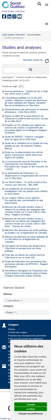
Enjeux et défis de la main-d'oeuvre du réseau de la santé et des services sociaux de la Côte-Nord (26, 118)
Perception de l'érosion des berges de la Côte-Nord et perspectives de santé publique (25, 248)
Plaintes (11, 329)
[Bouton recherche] (30, 70)
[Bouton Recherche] (39, 2)
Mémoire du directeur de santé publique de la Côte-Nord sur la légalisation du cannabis (26, 239)
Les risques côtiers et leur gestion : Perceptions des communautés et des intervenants (24, 200)
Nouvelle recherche (33, 60)
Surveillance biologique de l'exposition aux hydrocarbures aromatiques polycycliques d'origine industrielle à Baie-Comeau (26, 273)
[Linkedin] (9, 17)
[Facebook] (4, 17)
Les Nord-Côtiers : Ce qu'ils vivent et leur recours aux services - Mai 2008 (26, 183)
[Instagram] (14, 17)
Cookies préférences (9, 418)
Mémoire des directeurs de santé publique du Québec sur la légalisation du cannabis (26, 231)
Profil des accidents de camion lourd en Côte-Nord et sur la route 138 (25, 256)
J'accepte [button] (30, 404)
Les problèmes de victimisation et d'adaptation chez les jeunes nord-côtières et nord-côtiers (26, 191)
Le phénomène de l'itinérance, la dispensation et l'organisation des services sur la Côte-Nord (26, 175)
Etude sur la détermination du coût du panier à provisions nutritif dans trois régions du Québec (24, 155)
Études (10, 312)
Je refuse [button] (30, 409)
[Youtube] (19, 17)
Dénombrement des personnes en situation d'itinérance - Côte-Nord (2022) (26, 110)
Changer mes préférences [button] (30, 413)
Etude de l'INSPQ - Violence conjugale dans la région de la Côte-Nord (24, 138)
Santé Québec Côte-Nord (13, 34)
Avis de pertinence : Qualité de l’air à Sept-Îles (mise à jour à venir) (26, 92)
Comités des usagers (17, 332)
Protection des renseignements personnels (27, 335)
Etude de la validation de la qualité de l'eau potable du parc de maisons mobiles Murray (26, 146)
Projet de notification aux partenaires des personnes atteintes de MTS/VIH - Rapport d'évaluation (26, 264)
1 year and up (13, 300)
